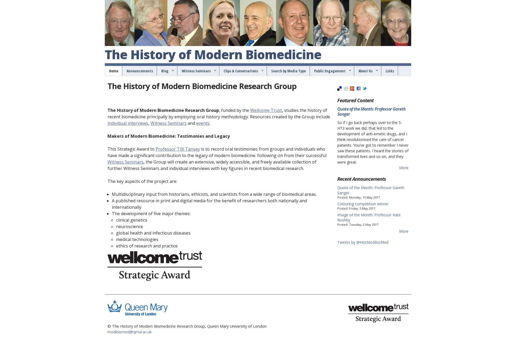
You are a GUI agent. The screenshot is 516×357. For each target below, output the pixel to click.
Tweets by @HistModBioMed (362, 242)
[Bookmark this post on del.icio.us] (339, 89)
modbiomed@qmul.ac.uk (130, 331)
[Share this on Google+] (352, 89)
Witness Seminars (194, 71)
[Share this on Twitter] (365, 89)
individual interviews (128, 123)
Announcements (140, 70)
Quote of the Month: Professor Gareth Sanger (371, 111)
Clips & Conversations (239, 71)
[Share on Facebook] (358, 89)
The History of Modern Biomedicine (213, 55)
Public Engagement (328, 71)
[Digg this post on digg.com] (346, 89)
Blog (163, 71)
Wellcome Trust (266, 110)
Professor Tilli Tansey (178, 149)
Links (390, 70)
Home (113, 70)
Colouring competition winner (363, 203)
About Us (363, 71)
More (403, 167)
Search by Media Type (288, 70)
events (203, 123)
